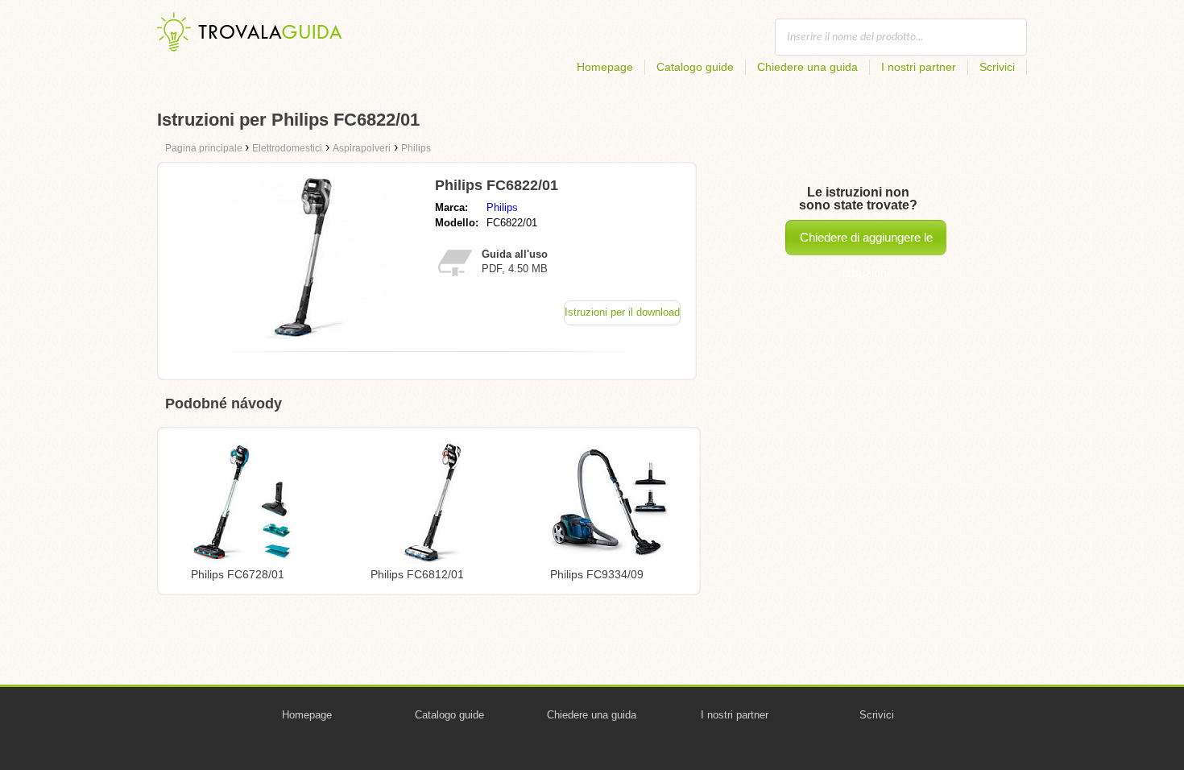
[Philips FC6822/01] (304, 335)
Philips (502, 207)
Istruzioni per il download (622, 312)
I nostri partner (918, 66)
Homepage (605, 66)
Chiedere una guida (807, 66)
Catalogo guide (695, 66)
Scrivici (997, 66)
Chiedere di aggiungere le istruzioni (866, 242)
